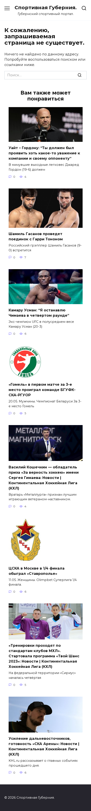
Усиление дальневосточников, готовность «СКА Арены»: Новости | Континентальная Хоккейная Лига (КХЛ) (44, 746)
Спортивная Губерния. (46, 7)
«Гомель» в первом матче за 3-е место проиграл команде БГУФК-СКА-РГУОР (42, 389)
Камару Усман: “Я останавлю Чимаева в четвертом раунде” (39, 313)
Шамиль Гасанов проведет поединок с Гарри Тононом (36, 236)
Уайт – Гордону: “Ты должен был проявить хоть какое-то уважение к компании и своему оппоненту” (44, 153)
